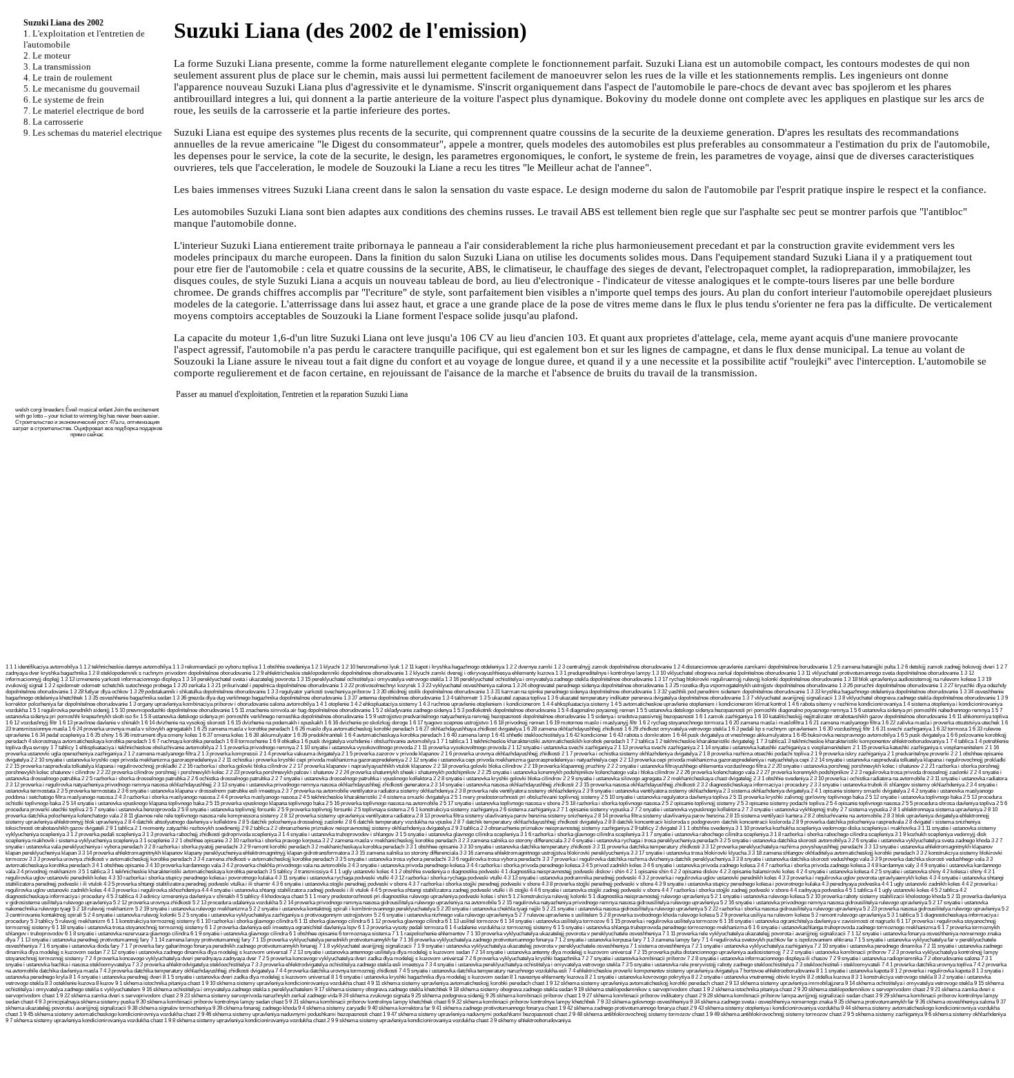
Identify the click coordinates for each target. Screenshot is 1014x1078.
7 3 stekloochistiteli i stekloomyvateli (837, 965)
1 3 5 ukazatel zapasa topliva (512, 698)
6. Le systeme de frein (63, 99)
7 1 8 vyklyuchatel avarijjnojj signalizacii (365, 946)
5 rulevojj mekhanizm (80, 921)
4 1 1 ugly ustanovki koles (359, 871)
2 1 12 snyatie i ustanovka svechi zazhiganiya (560, 747)
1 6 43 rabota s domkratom (640, 735)
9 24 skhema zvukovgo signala (374, 996)
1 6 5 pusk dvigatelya (921, 735)
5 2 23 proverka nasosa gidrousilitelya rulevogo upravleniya (931, 909)
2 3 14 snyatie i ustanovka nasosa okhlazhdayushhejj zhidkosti (502, 785)
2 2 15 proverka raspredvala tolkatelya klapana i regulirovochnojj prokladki (91, 766)
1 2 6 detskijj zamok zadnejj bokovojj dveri (946, 667)
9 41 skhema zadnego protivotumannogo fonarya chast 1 (496, 1008)
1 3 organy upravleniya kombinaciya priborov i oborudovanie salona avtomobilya (222, 704)
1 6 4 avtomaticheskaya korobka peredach (392, 735)
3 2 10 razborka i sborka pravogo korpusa (273, 840)
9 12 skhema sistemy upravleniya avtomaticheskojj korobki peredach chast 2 (639, 983)
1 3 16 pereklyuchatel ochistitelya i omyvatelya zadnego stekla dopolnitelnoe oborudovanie (549, 679)
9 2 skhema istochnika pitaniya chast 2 (751, 989)
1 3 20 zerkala (189, 685)
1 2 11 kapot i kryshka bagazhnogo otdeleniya (452, 667)
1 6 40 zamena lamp (466, 735)
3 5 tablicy (280, 871)
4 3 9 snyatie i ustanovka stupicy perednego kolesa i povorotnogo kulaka (737, 884)
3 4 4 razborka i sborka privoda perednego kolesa (523, 865)
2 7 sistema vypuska (864, 809)
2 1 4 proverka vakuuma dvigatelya (299, 754)
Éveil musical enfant (89, 410)
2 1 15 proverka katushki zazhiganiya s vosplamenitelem (918, 747)
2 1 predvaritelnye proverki (918, 754)
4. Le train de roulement (67, 77)
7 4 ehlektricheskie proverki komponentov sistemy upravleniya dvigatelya (653, 971)
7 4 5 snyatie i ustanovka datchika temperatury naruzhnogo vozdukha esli (483, 971)
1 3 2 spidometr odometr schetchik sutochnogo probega (108, 685)
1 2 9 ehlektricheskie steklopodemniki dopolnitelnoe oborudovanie (328, 673)
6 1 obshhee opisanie (313, 933)
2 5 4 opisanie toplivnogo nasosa (863, 803)
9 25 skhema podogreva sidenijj (447, 996)
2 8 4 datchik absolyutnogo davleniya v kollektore (180, 822)
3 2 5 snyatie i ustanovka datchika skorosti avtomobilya (782, 840)
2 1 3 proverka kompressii (227, 754)
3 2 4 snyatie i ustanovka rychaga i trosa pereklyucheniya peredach (641, 840)
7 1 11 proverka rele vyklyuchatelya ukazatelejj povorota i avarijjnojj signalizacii (754, 933)
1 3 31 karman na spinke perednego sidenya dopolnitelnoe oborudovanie (569, 692)
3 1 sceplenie (154, 840)
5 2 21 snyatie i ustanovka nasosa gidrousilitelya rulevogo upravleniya (622, 909)
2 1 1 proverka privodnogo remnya (255, 747)
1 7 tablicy (62, 747)
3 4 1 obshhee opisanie (118, 865)
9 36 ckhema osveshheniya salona (955, 1002)
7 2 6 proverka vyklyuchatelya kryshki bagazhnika (522, 958)
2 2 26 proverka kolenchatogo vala (715, 772)
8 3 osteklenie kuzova (70, 983)
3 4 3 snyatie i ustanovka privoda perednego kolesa (406, 865)
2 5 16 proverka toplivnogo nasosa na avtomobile (382, 803)
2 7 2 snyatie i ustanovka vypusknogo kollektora (685, 809)
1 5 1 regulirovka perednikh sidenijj (69, 710)
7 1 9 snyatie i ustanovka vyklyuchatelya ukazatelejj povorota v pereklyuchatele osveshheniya (520, 946)
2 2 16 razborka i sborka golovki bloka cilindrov (233, 766)
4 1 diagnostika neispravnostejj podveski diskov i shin (562, 871)
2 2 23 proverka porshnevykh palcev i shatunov (280, 772)
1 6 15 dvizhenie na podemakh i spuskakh (275, 723)
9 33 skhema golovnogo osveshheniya (644, 1002)
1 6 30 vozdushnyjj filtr (845, 729)
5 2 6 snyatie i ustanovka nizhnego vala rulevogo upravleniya (443, 915)
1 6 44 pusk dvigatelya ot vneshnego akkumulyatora (732, 735)
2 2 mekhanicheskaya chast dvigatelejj (707, 778)
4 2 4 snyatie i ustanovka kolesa (832, 871)
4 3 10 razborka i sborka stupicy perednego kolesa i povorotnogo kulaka (190, 878)
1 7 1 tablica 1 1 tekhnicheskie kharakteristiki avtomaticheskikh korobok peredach (531, 741)
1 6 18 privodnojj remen (517, 723)
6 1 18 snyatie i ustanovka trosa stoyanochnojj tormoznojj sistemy (127, 927)
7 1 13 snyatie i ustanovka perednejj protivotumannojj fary (83, 940)
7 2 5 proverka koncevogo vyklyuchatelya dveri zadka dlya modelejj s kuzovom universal (361, 958)
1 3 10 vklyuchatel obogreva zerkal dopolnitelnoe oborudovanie (724, 673)
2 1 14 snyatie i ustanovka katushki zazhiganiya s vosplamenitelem (774, 747)
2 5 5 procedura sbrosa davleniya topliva (948, 803)
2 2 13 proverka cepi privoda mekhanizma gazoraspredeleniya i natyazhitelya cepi (714, 760)
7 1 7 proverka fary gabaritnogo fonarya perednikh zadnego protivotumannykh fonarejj (219, 946)
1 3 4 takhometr (460, 698)
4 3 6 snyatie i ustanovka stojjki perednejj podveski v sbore (339, 884)
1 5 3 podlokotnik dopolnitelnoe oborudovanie (504, 710)
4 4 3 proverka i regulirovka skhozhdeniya (151, 890)
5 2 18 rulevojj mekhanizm (103, 909)
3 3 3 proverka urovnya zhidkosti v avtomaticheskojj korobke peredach (110, 859)
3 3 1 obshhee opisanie (432, 847)
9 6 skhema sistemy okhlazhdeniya (965, 1014)
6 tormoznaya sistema (364, 933)
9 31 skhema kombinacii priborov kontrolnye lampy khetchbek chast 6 (369, 1002)
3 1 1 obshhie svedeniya (706, 828)
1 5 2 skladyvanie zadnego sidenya (412, 710)
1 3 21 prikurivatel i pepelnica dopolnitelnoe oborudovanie (273, 685)
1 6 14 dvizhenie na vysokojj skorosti (183, 723)
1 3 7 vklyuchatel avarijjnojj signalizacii (787, 698)
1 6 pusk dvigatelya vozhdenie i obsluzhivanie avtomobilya (368, 741)
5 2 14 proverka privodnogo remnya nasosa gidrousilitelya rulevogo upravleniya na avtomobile (388, 902)
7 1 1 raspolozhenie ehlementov (428, 933)
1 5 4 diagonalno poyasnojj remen (596, 710)
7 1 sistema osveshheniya (660, 946)
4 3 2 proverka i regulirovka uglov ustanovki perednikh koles (707, 878)
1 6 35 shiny (100, 735)
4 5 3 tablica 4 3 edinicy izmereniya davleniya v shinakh (170, 896)
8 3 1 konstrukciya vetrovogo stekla (892, 977)
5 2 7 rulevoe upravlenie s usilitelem (556, 915)
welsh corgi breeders (39, 410)
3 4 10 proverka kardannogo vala (183, 865)
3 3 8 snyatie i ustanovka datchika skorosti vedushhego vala (800, 859)
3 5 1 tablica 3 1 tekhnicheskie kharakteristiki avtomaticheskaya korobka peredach (173, 871)
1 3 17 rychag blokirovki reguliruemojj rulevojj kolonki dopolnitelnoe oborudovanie (748, 679)
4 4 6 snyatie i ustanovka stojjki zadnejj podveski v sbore (595, 890)
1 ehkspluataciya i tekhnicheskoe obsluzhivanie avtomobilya (144, 747)
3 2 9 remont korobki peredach (274, 847)
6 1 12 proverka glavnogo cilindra (405, 921)
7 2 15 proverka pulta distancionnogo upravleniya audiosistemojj (707, 952)
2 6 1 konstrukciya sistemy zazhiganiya (452, 809)
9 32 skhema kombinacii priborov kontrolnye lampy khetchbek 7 (525, 1002)
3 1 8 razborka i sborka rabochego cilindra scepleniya (831, 834)
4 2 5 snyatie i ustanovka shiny (906, 871)
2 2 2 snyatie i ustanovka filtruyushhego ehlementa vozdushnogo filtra (686, 766)
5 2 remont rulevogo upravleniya (848, 915)
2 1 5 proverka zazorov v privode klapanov (390, 754)
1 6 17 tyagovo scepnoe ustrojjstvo (448, 723)
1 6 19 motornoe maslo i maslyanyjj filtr (591, 723)
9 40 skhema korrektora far (399, 1008)
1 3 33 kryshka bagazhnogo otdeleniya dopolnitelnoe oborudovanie (882, 692)
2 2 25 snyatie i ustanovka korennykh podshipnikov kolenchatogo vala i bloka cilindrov (576, 772)
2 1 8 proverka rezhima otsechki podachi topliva (754, 754)
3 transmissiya (311, 871)
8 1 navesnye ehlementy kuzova (547, 977)
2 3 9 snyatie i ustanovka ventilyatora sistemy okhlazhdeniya (652, 791)
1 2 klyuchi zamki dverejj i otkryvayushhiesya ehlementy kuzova (479, 673)
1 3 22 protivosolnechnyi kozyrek (378, 685)
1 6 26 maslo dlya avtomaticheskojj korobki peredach (352, 729)
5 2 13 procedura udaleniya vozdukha (235, 902)
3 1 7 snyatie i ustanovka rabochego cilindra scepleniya (705, 834)
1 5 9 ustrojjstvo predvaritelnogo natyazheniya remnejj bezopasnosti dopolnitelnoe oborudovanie (475, 716)
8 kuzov (105, 983)
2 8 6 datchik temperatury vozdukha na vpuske (398, 822)
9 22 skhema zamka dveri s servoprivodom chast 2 (119, 996)
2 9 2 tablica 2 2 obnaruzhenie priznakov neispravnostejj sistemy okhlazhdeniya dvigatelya (345, 828)
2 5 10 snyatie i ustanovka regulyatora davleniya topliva (664, 797)
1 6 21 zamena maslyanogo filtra (842, 723)
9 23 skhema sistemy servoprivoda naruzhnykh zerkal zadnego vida (258, 996)
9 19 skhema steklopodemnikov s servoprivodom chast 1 (640, 989)
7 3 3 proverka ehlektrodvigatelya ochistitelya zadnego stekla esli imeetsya (337, 965)
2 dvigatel (666, 828)
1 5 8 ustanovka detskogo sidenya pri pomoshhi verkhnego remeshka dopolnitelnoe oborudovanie (252, 716)
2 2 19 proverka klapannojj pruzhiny (565, 766)
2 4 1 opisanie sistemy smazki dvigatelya (858, 791)
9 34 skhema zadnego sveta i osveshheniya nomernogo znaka (761, 1002)
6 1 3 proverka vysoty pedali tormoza (401, 927)
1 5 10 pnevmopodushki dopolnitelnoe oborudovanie (170, 710)
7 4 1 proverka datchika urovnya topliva (927, 965)
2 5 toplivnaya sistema (380, 809)
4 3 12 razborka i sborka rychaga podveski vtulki (446, 878)
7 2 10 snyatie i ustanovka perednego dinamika (868, 946)
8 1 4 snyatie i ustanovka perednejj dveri (115, 977)
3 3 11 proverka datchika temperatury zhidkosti (646, 847)
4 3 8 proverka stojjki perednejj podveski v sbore (597, 884)
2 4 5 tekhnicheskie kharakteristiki (338, 797)
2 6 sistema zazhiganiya (527, 809)
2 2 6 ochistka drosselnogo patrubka (228, 778)
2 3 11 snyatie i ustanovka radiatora (966, 778)
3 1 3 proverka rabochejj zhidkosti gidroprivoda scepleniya (209, 834)
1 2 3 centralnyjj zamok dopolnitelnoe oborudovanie (613, 667)
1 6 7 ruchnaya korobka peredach (186, 741)
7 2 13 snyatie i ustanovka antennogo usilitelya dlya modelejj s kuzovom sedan (379, 952)
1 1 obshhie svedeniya (284, 667)
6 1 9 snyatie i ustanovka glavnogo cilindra (239, 933)
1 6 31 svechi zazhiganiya (901, 729)
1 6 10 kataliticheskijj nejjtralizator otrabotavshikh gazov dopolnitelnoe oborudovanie (850, 716)
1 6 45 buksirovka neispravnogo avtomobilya (844, 735)
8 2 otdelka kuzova (828, 977)
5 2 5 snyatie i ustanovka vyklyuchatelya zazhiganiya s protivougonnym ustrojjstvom (275, 915)
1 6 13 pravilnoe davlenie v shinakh (99, 723)
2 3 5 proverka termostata (86, 791)
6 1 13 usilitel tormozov (472, 921)
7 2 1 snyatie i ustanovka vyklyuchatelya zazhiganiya (752, 946)
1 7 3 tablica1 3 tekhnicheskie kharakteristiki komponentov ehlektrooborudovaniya (850, 741)
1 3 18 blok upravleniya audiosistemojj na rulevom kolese (910, 679)
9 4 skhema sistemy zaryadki (332, 1008)
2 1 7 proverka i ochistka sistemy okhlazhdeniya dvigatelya (629, 754)
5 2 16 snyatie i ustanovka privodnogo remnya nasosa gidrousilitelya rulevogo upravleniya (823, 902)
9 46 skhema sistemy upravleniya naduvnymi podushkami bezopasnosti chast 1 (293, 1014)
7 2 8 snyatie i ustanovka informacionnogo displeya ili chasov (757, 958)
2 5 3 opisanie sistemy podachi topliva (780, 803)
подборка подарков (138, 428)
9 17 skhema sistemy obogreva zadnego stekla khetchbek (381, 989)
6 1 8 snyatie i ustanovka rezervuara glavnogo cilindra (127, 933)
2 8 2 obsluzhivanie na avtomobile (843, 816)
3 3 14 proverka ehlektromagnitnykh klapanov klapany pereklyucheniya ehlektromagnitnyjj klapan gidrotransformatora (214, 853)
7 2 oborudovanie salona (952, 958)
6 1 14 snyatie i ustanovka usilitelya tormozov (552, 921)
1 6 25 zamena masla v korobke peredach (241, 729)
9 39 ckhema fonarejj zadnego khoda (254, 1008)
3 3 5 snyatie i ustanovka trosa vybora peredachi (390, 859)
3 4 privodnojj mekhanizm (47, 871)
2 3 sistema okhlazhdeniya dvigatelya (766, 791)
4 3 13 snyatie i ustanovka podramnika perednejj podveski (570, 878)
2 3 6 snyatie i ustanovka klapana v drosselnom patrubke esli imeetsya (198, 791)
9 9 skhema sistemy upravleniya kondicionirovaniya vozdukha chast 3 (412, 1020)
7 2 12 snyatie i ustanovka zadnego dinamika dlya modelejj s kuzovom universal (195, 952)
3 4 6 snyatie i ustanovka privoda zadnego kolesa (699, 865)
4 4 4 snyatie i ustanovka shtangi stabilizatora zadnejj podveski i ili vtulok (285, 890)
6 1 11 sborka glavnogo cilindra (330, 921)
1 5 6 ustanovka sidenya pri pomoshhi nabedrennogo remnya (920, 710)
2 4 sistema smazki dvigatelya (414, 797)
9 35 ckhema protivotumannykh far (874, 1002)
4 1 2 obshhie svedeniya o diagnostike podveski (444, 871)
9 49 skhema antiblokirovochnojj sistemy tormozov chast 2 (778, 1014)
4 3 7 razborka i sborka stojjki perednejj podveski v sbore (474, 884)
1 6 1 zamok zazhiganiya (724, 716)
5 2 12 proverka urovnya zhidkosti (152, 902)
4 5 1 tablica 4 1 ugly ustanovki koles (887, 890)
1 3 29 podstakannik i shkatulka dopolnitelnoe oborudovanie (198, 692)
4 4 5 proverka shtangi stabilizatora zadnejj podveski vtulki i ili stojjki (449, 890)
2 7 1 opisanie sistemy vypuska (593, 809)
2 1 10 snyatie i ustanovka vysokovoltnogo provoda (354, 747)
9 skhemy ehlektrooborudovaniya (532, 1020)
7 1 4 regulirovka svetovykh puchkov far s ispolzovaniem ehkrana (777, 940)
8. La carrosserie (53, 121)
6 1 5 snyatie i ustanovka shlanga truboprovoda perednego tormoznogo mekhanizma (650, 927)
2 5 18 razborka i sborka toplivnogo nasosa (610, 803)
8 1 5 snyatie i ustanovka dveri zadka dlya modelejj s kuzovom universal (246, 977)
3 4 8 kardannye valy (891, 865)
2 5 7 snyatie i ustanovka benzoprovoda (131, 809)
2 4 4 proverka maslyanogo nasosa (257, 797)
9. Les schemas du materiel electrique (92, 133)
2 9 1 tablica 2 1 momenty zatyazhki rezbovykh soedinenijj (173, 828)
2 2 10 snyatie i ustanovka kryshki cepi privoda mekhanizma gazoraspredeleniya (123, 760)
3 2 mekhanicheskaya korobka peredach (357, 847)
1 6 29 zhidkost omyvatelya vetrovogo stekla (675, 729)
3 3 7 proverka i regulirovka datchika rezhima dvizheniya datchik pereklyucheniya (636, 859)
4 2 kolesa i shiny (962, 871)
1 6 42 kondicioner (587, 735)
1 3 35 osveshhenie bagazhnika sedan (127, 698)
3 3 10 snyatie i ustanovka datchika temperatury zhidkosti (525, 847)
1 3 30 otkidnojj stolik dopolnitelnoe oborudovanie (428, 692)
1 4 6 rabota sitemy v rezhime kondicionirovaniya (845, 704)
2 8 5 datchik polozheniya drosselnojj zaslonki (291, 822)
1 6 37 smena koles (221, 735)
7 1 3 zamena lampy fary (671, 940)
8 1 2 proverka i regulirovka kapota (931, 971)
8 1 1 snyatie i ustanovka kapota (852, 971)
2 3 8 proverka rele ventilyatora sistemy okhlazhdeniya (518, 791)
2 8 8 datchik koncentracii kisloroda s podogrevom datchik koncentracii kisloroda (697, 822)
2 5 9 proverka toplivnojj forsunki (314, 809)
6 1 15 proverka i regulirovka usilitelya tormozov (662, 921)
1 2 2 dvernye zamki (529, 667)
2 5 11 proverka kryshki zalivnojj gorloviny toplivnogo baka (796, 797)
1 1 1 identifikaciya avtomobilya (42, 667)
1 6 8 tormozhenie (247, 741)
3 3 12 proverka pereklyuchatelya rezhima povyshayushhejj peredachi (782, 847)
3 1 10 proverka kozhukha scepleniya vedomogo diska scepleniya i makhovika (825, 828)
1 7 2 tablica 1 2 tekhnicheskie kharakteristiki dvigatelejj (690, 741)
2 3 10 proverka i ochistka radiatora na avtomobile (867, 778)
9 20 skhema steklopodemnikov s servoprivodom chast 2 (863, 989)
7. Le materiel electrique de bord (83, 110)
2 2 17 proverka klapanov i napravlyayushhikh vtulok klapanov (360, 766)
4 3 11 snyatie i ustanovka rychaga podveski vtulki (332, 878)
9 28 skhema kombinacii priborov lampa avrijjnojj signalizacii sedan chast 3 (790, 996)
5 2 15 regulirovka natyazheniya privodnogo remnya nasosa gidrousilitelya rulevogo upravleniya (608, 902)
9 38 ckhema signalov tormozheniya (169, 1008)
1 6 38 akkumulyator (268, 735)
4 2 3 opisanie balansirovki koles (757, 871)
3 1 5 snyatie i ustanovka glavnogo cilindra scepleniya (457, 834)
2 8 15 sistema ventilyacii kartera (764, 816)
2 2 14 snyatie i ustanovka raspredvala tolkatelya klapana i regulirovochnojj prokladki (908, 760)
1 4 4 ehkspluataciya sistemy (575, 704)
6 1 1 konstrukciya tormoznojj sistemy (151, 921)
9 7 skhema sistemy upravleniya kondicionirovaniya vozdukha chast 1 (86, 1020)
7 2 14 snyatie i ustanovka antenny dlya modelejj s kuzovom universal (551, 952)
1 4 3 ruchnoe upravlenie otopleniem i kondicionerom (480, 704)
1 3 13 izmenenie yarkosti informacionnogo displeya (121, 679)
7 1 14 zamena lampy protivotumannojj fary (200, 940)
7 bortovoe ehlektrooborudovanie (777, 971)
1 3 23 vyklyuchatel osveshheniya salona (464, 685)
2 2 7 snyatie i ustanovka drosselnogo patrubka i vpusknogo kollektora (351, 778)
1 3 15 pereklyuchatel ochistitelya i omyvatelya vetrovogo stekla (370, 679)
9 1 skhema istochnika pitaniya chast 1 (159, 983)
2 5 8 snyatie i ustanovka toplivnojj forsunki (226, 809)
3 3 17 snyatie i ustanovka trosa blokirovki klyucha (688, 853)
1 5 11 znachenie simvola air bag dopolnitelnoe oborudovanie (300, 710)
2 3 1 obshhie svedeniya (780, 778)
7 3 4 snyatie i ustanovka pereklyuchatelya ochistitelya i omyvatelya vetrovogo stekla (522, 965)
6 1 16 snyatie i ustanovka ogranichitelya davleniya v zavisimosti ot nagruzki (807, 921)
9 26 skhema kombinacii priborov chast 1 (533, 996)
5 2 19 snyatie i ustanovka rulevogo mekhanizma (191, 909)
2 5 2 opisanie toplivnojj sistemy (698, 803)
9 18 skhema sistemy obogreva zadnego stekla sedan (511, 989)
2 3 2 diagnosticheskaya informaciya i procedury (752, 785)
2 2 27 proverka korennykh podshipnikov (802, 772)
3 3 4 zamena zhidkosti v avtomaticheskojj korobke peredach (263, 859)
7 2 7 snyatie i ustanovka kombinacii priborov (633, 958)
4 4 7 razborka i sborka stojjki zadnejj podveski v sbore (725, 890)
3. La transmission (57, 66)
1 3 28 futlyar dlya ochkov (99, 692)
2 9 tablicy (642, 828)
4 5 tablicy (247, 896)
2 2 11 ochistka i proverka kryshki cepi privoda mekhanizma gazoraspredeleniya (311, 760)
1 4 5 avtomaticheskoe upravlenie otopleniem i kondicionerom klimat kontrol (698, 704)
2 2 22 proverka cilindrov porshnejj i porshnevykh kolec (160, 772)
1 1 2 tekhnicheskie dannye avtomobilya (125, 667)
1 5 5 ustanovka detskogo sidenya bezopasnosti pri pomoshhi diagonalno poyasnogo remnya (742, 710)
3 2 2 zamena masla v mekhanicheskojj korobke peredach (389, 840)
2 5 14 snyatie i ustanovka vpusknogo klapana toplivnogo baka (133, 803)
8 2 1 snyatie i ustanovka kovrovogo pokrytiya (637, 977)
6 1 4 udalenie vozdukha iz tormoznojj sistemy (498, 927)
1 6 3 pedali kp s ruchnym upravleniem (772, 729)
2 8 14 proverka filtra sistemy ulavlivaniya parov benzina (659, 816)
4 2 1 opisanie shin (647, 871)
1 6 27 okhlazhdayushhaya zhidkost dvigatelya (468, 729)
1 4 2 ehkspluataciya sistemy (383, 704)
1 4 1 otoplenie (332, 704)
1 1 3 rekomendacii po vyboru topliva (214, 667)
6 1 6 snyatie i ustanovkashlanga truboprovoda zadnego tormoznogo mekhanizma (842, 927)
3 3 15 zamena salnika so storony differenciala (404, 853)
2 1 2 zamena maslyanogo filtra (159, 754)
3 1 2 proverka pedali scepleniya (103, 834)
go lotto (34, 416)
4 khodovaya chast (282, 896)
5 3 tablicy (42, 921)
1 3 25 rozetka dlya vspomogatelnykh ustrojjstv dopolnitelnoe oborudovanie (751, 685)
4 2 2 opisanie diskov (694, 871)
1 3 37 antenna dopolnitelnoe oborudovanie (392, 698)
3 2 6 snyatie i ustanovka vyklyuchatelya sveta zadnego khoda (919, 840)
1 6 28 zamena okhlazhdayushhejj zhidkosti (573, 729)
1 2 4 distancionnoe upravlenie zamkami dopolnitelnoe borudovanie (750, 667)
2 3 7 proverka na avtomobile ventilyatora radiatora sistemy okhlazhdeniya (367, 791)
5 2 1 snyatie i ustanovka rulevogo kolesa (757, 896)
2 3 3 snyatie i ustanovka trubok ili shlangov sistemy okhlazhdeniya (887, 785)
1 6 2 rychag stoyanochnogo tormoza (681, 723)
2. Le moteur (46, 55)
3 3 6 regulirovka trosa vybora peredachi (494, 859)
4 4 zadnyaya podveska (817, 890)
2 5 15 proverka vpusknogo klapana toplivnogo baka (265, 803)
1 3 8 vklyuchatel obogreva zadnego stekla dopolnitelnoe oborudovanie (914, 698)
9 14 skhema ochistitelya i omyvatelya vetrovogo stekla (909, 983)
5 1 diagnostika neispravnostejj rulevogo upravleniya (648, 896)
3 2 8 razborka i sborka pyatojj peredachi (191, 847)
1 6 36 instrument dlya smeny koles (156, 735)
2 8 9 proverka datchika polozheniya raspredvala (848, 822)
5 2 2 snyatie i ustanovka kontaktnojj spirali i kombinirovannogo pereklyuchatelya (342, 909)
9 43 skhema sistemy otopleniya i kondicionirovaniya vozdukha (766, 1008)
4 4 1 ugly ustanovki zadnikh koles (921, 884)
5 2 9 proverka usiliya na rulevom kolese (763, 915)
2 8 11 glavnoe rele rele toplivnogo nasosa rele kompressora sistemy (199, 816)
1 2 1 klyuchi (325, 667)
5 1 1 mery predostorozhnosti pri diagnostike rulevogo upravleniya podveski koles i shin (406, 896)
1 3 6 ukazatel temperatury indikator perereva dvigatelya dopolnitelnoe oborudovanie (644, 698)
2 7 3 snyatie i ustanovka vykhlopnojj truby (790, 809)
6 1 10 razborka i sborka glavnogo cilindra (245, 921)
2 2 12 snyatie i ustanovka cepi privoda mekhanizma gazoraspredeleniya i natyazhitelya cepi (511, 760)
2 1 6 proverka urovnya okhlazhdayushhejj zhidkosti (500, 754)
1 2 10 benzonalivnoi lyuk (370, 667)
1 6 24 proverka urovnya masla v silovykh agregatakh (130, 729)
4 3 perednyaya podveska (851, 884)
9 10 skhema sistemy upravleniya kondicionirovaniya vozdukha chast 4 (288, 983)
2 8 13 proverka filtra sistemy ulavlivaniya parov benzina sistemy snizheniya (504, 816)
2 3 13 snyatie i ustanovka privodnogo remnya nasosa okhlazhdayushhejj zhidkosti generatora (321, 785)
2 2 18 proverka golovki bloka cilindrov (477, 766)
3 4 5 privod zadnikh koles (611, 865)
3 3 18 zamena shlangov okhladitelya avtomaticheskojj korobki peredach (831, 853)
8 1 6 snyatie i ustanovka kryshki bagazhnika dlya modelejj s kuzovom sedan (419, 977)
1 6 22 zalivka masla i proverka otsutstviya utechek (941, 723)
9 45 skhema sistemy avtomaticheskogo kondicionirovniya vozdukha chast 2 (111, 1014)
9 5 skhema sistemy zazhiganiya (885, 1014)
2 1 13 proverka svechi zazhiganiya (654, 747)
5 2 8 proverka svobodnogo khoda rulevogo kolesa (657, 915)
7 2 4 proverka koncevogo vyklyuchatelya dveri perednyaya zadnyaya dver (171, 958)
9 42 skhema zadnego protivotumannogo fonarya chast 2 (628, 1008)
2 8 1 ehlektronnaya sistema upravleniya (935, 809)
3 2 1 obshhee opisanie (197, 840)
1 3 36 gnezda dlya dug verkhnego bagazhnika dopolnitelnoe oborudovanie (257, 698)
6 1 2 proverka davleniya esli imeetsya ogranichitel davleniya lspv (281, 927)
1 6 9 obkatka (284, 741)
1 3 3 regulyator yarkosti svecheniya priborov (319, 692)
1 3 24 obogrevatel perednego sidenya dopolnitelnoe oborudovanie (588, 685)
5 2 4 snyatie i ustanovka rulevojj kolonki (130, 915)
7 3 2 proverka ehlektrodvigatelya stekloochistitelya (191, 965)
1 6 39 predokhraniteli (318, 735)
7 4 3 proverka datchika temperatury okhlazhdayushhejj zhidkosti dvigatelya (186, 971)
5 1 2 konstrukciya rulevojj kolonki (547, 896)
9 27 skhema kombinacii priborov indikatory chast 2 (642, 996)
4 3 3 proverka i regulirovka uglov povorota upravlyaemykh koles (853, 878)
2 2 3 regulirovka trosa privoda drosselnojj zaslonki (909, 772)
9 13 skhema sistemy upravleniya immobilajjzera (786, 983)
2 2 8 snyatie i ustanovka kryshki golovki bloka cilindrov (497, 778)
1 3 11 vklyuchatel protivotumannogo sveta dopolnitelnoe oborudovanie (878, 673)
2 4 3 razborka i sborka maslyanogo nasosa (165, 797)
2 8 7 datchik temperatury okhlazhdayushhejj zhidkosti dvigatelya (528, 822)
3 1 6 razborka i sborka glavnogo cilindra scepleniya (580, 834)
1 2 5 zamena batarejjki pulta (862, 667)
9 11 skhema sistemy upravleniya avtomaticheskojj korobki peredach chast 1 (459, 983)
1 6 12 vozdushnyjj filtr (31, 723)
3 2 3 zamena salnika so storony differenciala (510, 840)
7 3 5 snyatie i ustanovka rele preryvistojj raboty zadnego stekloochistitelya (708, 965)
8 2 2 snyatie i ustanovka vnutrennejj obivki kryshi (748, 977)
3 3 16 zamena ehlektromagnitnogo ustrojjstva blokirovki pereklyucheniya (544, 853)
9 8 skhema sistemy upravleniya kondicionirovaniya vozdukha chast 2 (249, 1020)
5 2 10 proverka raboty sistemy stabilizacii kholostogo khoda (876, 896)
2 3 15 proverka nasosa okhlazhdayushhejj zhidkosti (635, 785)
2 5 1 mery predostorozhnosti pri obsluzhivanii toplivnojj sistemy (524, 797)
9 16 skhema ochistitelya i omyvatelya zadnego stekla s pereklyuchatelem (227, 989)
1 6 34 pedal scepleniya (58, 735)
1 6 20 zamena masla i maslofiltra (764, 723)
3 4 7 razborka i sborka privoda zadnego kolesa (811, 865)
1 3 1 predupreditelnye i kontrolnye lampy (602, 673)
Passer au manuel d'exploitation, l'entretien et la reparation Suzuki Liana (292, 394)
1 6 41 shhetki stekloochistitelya (527, 735)
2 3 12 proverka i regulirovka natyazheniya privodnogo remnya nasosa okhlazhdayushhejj (109, 785)
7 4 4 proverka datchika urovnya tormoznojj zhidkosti (336, 971)
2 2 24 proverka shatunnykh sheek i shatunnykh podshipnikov (405, 772)
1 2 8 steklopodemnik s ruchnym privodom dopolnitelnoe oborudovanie (169, 673)
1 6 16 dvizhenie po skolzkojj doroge (366, 723)
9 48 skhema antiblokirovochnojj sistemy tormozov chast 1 (640, 1014)
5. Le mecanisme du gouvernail (81, 88)
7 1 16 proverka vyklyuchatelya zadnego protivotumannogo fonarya (476, 940)
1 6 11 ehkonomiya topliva (978, 716)
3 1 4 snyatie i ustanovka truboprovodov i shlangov (336, 834)
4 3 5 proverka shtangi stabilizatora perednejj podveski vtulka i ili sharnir (186, 884)
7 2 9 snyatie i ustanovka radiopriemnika (875, 958)
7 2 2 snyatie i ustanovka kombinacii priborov (834, 952)
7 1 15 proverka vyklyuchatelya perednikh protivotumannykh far (325, 940)
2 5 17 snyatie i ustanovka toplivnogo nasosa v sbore (499, 803)
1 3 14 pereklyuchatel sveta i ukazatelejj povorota (238, 679)
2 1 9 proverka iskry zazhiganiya (848, 754)
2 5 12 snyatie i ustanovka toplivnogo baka (913, 797)
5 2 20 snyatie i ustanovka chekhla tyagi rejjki (489, 909)
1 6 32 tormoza (950, 729)
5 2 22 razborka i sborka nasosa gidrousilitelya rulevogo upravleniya (783, 909)
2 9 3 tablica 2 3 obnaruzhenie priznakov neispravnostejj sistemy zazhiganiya (540, 828)
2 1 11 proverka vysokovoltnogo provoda (460, 747)
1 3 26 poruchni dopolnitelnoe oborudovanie (888, 685)
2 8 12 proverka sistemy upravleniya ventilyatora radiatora (347, 816)
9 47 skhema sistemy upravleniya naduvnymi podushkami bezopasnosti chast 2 (479, 1014)
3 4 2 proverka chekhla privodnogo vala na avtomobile (284, 865)
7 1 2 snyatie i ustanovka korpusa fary (598, 940)
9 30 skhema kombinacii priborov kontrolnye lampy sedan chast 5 (212, 1002)
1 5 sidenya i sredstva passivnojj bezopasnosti (640, 716)
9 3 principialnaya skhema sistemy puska (87, 1002)
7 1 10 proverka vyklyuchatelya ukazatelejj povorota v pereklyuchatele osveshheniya (563, 933)
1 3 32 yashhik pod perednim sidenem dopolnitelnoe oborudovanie (729, 692)
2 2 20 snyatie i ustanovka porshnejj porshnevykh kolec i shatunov (843, 766)
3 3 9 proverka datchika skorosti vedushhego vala (927, 859)
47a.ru (117, 422)
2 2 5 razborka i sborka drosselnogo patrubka (133, 778)
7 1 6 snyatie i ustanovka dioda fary (79, 946)
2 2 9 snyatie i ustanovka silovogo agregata (612, 778)
